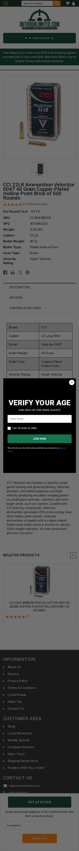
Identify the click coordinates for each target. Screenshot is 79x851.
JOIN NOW (39, 438)
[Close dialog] (72, 382)
